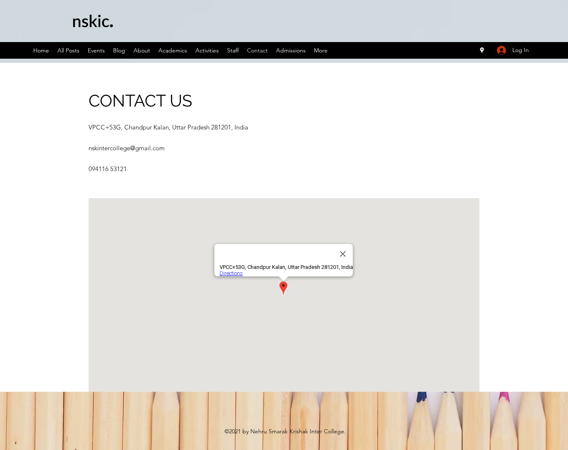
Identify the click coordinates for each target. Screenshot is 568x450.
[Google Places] (482, 50)
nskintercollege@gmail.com (127, 148)
